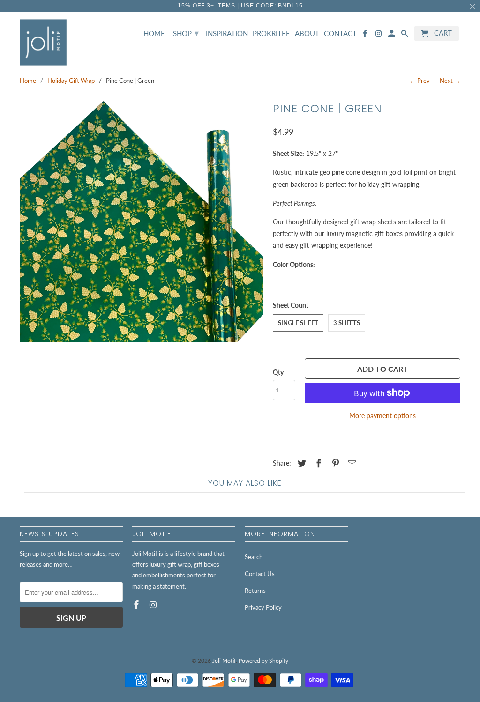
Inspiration (227, 33)
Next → (450, 80)
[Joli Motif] (43, 42)
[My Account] (392, 35)
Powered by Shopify (263, 660)
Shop (186, 33)
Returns (255, 590)
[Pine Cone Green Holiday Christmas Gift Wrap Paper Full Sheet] (141, 220)
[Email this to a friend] (350, 463)
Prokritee (271, 33)
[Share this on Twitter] (300, 463)
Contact (340, 33)
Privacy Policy (263, 607)
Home (154, 33)
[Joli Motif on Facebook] (137, 604)
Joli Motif (224, 660)
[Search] (405, 35)
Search (253, 557)
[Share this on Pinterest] (334, 463)
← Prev (420, 80)
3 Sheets (346, 322)
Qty (278, 372)
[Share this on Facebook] (317, 463)
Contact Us (260, 573)
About (307, 33)
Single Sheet (298, 322)
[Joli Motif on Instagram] (154, 604)
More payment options (382, 416)
